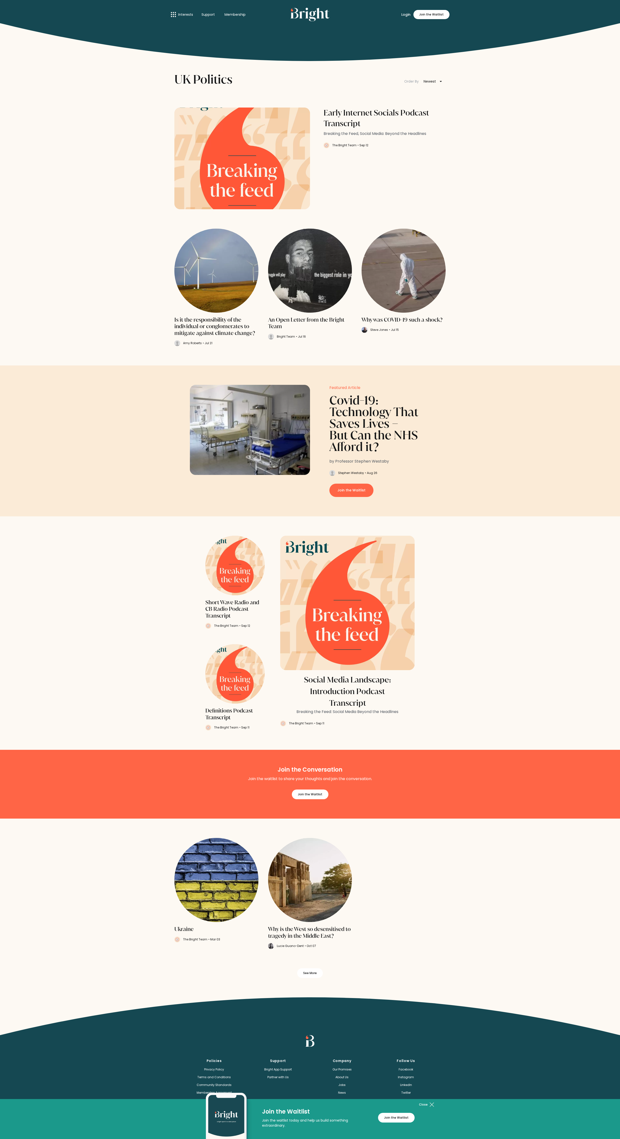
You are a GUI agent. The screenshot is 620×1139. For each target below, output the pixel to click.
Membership (235, 14)
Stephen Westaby (351, 473)
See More (310, 973)
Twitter (406, 1093)
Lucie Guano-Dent (290, 946)
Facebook (406, 1069)
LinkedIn (406, 1085)
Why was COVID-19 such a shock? (402, 320)
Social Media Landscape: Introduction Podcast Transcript (347, 691)
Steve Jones (379, 330)
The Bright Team (344, 145)
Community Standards (214, 1085)
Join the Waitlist (351, 490)
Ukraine (184, 929)
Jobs (342, 1085)
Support (208, 14)
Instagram (406, 1077)
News (342, 1093)
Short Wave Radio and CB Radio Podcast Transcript (232, 609)
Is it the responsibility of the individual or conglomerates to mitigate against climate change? (215, 327)
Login (406, 14)
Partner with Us (278, 1077)
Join (431, 14)
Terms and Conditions (214, 1077)
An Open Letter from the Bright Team (306, 323)
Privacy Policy (214, 1069)
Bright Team (286, 336)
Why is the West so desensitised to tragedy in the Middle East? (309, 932)
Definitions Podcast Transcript (229, 714)
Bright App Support (278, 1069)
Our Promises (342, 1069)
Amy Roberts (192, 343)
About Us (342, 1077)
